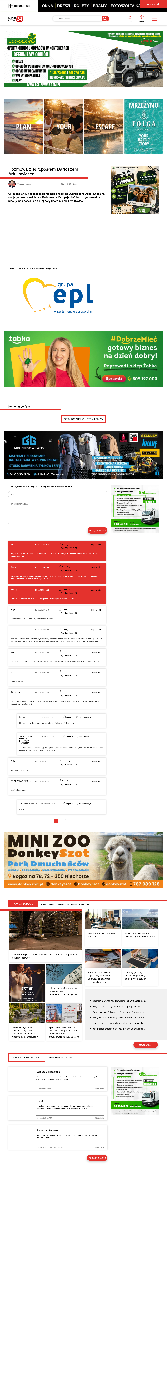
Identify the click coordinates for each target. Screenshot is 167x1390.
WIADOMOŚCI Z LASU (80, 52)
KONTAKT (123, 27)
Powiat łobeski (77, 35)
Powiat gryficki (78, 27)
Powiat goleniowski (81, 44)
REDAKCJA (124, 35)
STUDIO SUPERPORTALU (81, 60)
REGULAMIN (125, 44)
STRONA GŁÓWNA (26, 27)
